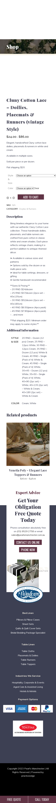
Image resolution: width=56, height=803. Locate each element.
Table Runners (28, 659)
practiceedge (28, 775)
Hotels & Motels (28, 691)
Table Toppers (28, 664)
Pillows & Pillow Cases (28, 619)
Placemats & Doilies (28, 655)
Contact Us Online (28, 542)
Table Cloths (28, 651)
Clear (36, 188)
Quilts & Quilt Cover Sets (28, 628)
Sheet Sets (28, 624)
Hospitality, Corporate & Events (28, 682)
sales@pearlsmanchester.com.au (28, 534)
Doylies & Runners (27, 209)
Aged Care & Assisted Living (28, 686)
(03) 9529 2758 (25, 531)
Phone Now (28, 549)
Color (10, 188)
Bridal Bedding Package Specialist (28, 632)
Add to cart (30, 197)
